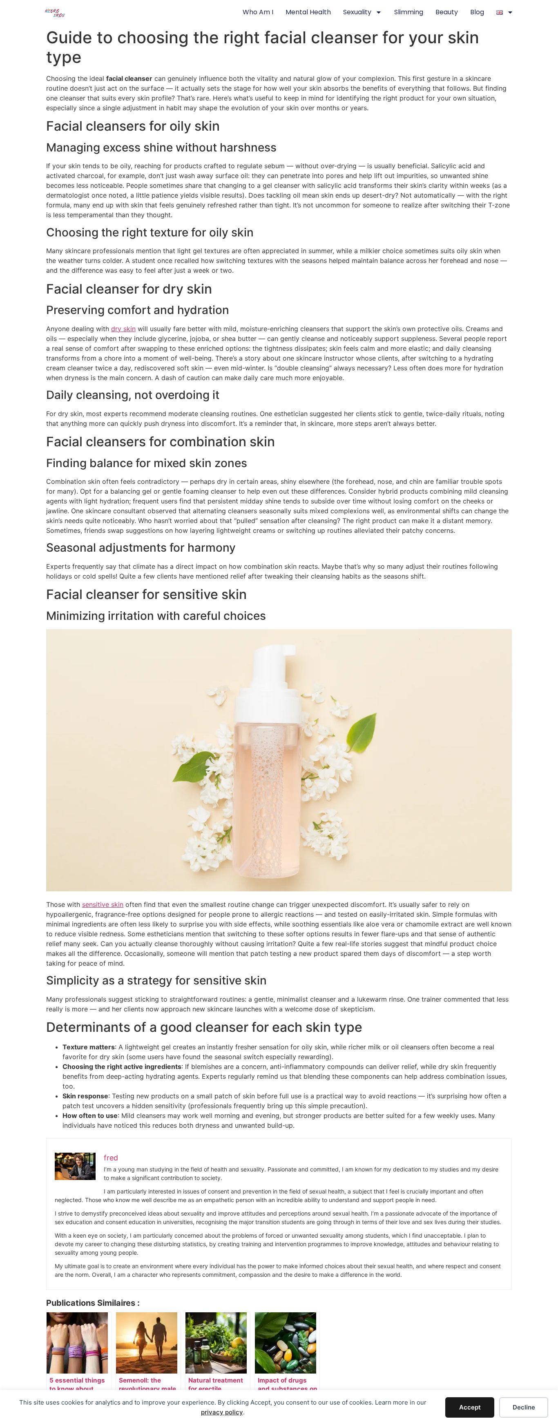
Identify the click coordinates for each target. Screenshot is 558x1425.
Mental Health (308, 12)
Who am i (258, 12)
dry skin (123, 329)
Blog (477, 12)
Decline (524, 1407)
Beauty (446, 12)
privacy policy (222, 1412)
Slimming (408, 12)
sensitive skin (102, 904)
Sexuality (357, 12)
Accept (470, 1407)
